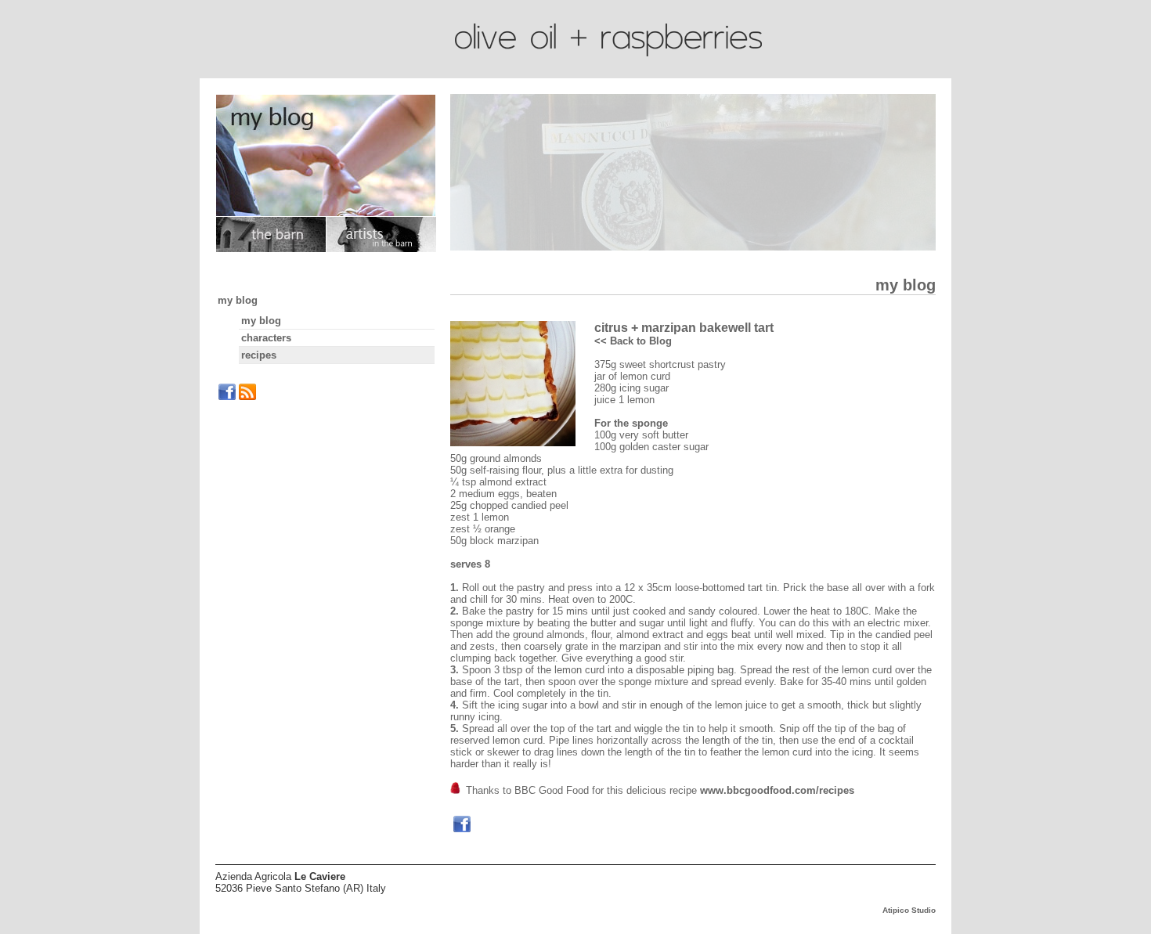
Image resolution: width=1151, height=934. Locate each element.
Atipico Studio (909, 910)
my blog (238, 300)
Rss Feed (247, 392)
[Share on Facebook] (462, 824)
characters (266, 338)
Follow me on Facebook (227, 392)
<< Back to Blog (633, 341)
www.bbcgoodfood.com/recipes (777, 790)
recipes (258, 355)
